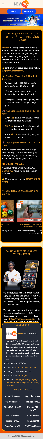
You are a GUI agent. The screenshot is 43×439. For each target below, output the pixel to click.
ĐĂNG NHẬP (29, 11)
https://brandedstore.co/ (13, 70)
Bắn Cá (14, 134)
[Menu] (3, 4)
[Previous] (1, 220)
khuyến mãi (7, 171)
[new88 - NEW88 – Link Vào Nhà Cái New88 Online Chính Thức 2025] (21, 4)
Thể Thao (9, 126)
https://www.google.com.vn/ (22, 319)
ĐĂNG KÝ (14, 11)
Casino (12, 118)
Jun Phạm (22, 375)
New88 (20, 333)
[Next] (41, 220)
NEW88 (5, 47)
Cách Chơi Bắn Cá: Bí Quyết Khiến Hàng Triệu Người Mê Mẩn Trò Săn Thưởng (21, 225)
